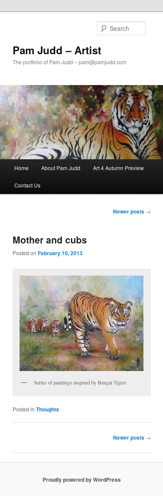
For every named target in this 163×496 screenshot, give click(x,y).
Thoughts (47, 409)
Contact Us (27, 185)
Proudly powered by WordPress (82, 479)
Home (21, 167)
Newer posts (132, 211)
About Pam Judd (60, 167)
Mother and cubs (50, 239)
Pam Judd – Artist (57, 50)
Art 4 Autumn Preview (118, 167)
